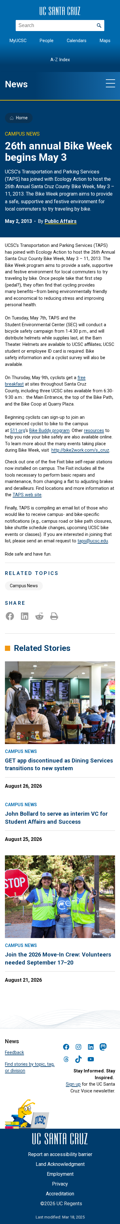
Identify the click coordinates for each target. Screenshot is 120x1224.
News (16, 84)
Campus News (24, 585)
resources (94, 430)
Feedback (14, 1052)
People (47, 40)
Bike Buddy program (49, 430)
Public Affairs (61, 221)
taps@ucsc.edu (93, 540)
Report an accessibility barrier (60, 1154)
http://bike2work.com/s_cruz (80, 450)
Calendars (76, 40)
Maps (105, 40)
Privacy (60, 1184)
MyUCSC (18, 40)
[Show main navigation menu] (110, 83)
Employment (60, 1174)
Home (22, 117)
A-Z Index (60, 59)
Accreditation (60, 1194)
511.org (17, 430)
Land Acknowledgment (60, 1164)
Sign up (73, 1084)
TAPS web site (27, 494)
